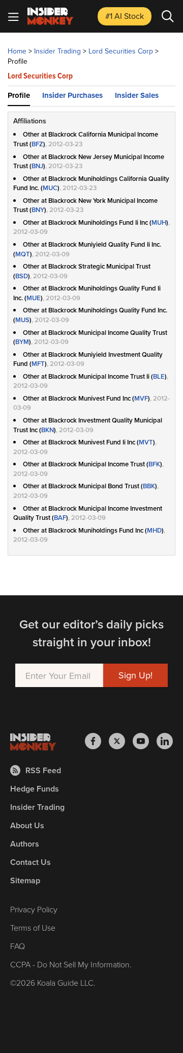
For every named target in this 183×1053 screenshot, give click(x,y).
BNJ (37, 166)
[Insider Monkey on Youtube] (145, 741)
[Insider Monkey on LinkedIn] (165, 741)
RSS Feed (43, 770)
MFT (38, 363)
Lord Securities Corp (120, 51)
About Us (27, 825)
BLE (159, 376)
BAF (60, 517)
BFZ (37, 144)
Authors (24, 844)
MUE (33, 298)
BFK (154, 464)
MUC (50, 188)
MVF (141, 398)
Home (17, 51)
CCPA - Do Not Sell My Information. (71, 964)
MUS (22, 320)
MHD (154, 530)
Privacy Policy (33, 909)
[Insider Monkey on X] (121, 741)
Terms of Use (32, 927)
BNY (38, 210)
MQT (22, 254)
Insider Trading (57, 51)
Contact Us (30, 862)
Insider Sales (137, 95)
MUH (158, 222)
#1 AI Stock (124, 15)
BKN (47, 430)
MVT (146, 442)
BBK (149, 486)
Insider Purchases (72, 95)
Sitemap (25, 880)
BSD (21, 276)
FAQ (17, 946)
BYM (22, 342)
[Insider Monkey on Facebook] (97, 741)
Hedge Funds (34, 789)
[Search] (168, 16)
